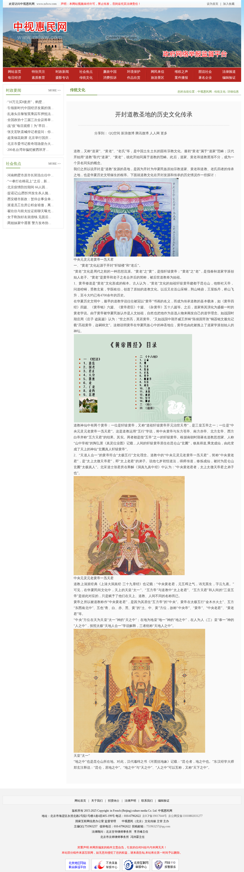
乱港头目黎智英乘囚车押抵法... (30, 114)
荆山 (194, 289)
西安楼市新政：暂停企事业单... (30, 199)
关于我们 (97, 800)
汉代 (230, 151)
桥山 (227, 289)
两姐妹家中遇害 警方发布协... (29, 223)
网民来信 (157, 72)
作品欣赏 (133, 77)
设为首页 (212, 3)
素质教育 (38, 77)
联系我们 (147, 800)
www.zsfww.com (46, 3)
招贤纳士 (113, 800)
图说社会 (205, 72)
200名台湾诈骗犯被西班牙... (28, 150)
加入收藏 (228, 3)
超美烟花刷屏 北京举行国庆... (29, 138)
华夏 (157, 169)
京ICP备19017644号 (154, 816)
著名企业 (205, 77)
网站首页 (14, 72)
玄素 (100, 289)
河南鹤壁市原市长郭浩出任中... (30, 175)
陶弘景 (98, 443)
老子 (116, 277)
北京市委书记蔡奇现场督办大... (30, 144)
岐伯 (117, 289)
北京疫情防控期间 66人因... (27, 187)
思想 (120, 271)
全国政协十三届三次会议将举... (30, 120)
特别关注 (38, 72)
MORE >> (54, 90)
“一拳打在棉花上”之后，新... (28, 181)
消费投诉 (110, 77)
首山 (177, 289)
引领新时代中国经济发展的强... (30, 108)
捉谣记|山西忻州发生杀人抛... (29, 193)
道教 (77, 151)
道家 (95, 151)
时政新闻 (62, 72)
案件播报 (181, 77)
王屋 (210, 289)
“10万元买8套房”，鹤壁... (26, 102)
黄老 (108, 151)
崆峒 (83, 289)
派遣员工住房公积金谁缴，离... (30, 205)
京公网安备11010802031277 (185, 816)
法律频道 (229, 72)
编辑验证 (229, 77)
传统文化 (86, 77)
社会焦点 (86, 72)
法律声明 (130, 800)
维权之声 (181, 72)
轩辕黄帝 (183, 283)
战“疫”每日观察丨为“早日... (27, 126)
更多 (164, 133)
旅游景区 (157, 77)
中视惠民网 (205, 91)
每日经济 (14, 77)
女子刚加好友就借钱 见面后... (29, 217)
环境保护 (133, 72)
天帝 (227, 283)
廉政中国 (110, 72)
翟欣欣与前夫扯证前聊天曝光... (30, 211)
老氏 (121, 151)
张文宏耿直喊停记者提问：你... (30, 132)
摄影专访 (62, 77)
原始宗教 (173, 169)
